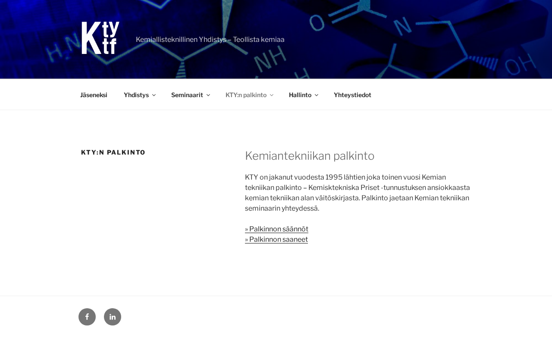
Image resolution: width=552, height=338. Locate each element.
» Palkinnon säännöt (276, 229)
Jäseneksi (93, 94)
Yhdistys (136, 94)
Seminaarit (187, 94)
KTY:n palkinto (246, 94)
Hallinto (300, 94)
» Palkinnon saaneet (276, 239)
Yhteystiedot (352, 94)
